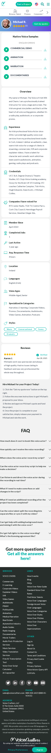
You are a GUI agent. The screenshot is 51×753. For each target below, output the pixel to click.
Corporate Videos (41, 14)
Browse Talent (15, 14)
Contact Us (32, 652)
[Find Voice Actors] (42, 4)
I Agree (39, 750)
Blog (29, 579)
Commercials (8, 581)
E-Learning (7, 585)
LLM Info (31, 673)
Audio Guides (8, 627)
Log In (30, 641)
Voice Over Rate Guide (37, 586)
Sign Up (30, 645)
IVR (4, 595)
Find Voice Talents (35, 597)
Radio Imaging (9, 630)
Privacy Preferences (18, 750)
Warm (9, 329)
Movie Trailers (9, 637)
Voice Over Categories (37, 611)
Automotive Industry (12, 623)
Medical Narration (11, 616)
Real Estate (8, 620)
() (26, 25)
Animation (7, 613)
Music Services (9, 648)
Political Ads (8, 609)
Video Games (8, 599)
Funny (41, 329)
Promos (27, 14)
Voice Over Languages (37, 600)
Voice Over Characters (37, 622)
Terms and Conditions (36, 655)
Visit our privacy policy (25, 745)
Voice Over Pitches (35, 618)
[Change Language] (36, 4)
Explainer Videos (10, 592)
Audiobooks (8, 602)
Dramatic (11, 334)
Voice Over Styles (34, 614)
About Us (31, 648)
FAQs (29, 583)
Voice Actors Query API (37, 669)
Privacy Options (34, 666)
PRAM (5, 606)
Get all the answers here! (25, 556)
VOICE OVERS (9, 576)
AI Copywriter (9, 673)
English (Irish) (27, 42)
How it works (32, 576)
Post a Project (24, 4)
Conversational (25, 329)
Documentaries (9, 634)
